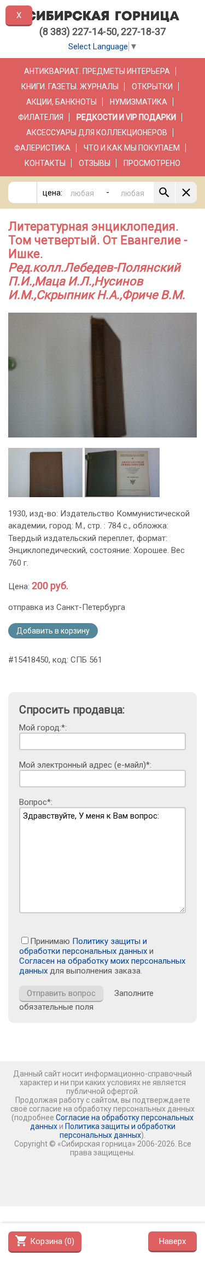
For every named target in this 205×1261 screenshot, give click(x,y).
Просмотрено (152, 163)
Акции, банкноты (61, 101)
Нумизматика (138, 101)
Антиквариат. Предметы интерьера (97, 71)
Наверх (172, 1241)
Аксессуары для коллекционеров (96, 132)
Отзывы (94, 163)
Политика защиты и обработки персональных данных (117, 1130)
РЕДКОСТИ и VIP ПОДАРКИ (126, 117)
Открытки (152, 86)
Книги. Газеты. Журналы (70, 86)
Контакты (45, 163)
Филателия (40, 117)
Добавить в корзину (53, 630)
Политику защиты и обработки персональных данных (83, 946)
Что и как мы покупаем (132, 147)
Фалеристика (42, 147)
